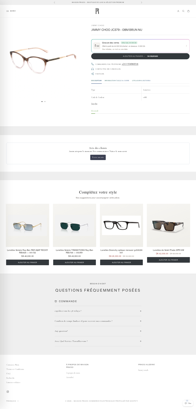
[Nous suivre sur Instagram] (7, 391)
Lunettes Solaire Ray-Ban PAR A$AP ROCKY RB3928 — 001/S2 (27, 251)
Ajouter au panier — (140, 56)
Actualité (70, 377)
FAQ (8, 373)
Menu (13, 11)
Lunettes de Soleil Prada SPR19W (168, 250)
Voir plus (94, 103)
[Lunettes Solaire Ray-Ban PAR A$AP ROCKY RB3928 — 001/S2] (27, 225)
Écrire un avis (98, 157)
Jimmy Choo (97, 25)
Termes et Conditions (15, 369)
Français (11, 401)
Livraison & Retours (141, 80)
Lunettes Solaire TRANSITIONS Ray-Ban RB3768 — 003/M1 (74, 251)
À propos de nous (73, 373)
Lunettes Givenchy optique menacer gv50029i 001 (122, 251)
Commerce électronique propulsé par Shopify (113, 401)
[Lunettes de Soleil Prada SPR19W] (168, 225)
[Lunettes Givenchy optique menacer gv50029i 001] (121, 225)
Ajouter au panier (27, 262)
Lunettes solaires (13, 382)
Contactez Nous (12, 365)
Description (96, 80)
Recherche (10, 378)
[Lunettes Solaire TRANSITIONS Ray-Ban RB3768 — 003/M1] (74, 225)
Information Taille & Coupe (117, 80)
